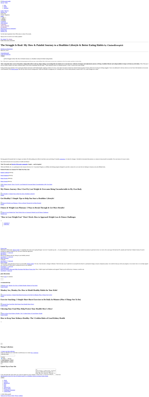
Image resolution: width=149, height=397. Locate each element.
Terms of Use (7, 387)
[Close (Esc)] (1, 278)
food (5, 5)
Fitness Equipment (5, 175)
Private (9, 358)
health (5, 6)
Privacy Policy (7, 388)
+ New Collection (5, 360)
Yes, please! (3, 39)
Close (11, 360)
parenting (6, 8)
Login (2, 10)
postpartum (62, 159)
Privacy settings (19, 395)
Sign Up (6, 10)
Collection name (5, 354)
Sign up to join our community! (8, 28)
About (5, 380)
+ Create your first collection (8, 351)
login (6, 2)
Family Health (4, 287)
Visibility (3, 357)
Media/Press (7, 383)
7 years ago (10, 252)
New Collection (34, 352)
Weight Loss (4, 49)
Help (5, 385)
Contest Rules (7, 391)
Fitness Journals (4, 181)
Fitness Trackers (4, 178)
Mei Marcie (3, 254)
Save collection (4, 361)
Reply (4, 252)
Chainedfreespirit (5, 268)
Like (2, 252)
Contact (6, 381)
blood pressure (14, 69)
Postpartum (10, 49)
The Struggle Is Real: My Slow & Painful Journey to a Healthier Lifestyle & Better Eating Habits (24, 376)
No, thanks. (9, 39)
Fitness (2, 185)
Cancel (11, 361)
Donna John (4, 248)
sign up (2, 2)
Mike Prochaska (5, 258)
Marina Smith (16, 250)
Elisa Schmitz (4, 262)
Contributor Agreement (9, 390)
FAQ (5, 384)
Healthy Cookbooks (5, 172)
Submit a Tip (4, 12)
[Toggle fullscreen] (2, 278)
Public (4, 358)
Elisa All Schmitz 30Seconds (8, 269)
